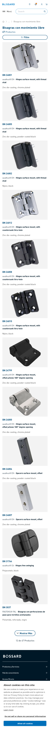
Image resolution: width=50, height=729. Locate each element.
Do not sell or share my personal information (24, 716)
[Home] (3, 21)
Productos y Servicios (10, 667)
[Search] (45, 11)
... (9, 21)
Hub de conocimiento (10, 673)
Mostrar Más (26, 633)
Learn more (8, 710)
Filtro (26, 37)
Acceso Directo (8, 679)
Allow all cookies (25, 723)
